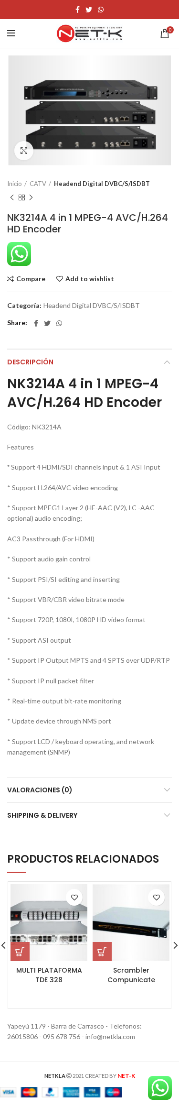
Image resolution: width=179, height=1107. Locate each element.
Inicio (14, 183)
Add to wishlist (89, 278)
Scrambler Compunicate (131, 975)
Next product (31, 197)
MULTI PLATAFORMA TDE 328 (49, 975)
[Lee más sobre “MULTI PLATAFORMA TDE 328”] (20, 951)
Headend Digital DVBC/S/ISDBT (102, 183)
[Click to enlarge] (23, 150)
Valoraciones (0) (40, 790)
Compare (30, 278)
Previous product (12, 197)
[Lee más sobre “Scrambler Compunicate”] (102, 951)
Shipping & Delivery (42, 815)
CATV (38, 183)
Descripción (30, 362)
